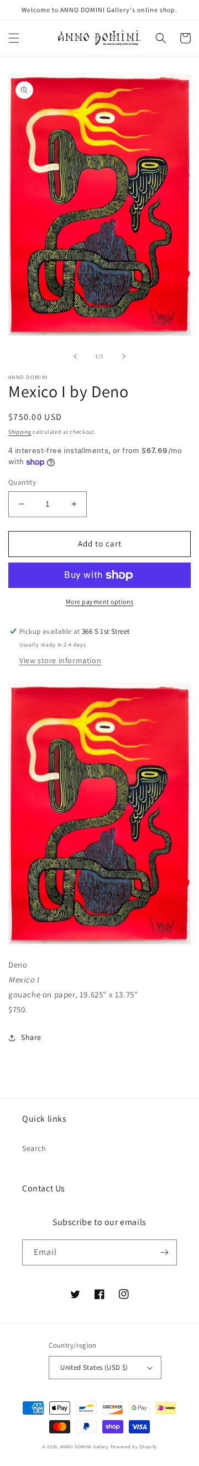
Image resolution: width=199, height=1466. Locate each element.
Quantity (22, 482)
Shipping (20, 431)
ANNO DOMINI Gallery (84, 1446)
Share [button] (31, 1037)
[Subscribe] (164, 1252)
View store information (60, 660)
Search (34, 1148)
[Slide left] (75, 356)
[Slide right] (124, 356)
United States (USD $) (94, 1367)
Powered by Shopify (134, 1446)
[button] (14, 38)
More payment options (100, 601)
